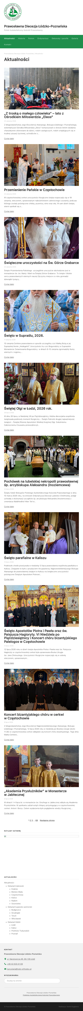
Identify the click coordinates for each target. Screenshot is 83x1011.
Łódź (13, 925)
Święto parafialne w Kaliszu (25, 558)
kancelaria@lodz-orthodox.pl (19, 969)
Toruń (13, 916)
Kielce (14, 898)
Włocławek (16, 919)
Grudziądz (15, 913)
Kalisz (13, 928)
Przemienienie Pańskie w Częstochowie (34, 190)
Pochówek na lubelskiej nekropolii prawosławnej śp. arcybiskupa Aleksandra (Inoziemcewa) (41, 483)
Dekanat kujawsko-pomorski (20, 907)
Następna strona (47, 820)
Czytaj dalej (9, 138)
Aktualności (9, 883)
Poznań (14, 934)
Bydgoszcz (16, 910)
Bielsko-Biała (17, 892)
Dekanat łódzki (14, 922)
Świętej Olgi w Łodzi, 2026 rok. (28, 408)
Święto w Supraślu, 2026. (24, 335)
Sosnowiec (16, 904)
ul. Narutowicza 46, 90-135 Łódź (21, 959)
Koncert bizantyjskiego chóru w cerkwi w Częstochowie (34, 716)
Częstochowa (17, 895)
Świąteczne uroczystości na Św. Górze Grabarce (41, 263)
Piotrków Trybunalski (20, 931)
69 (36, 820)
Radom (14, 901)
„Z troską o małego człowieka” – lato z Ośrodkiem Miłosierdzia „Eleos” (34, 115)
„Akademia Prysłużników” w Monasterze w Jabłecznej (35, 793)
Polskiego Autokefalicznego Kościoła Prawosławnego (41, 995)
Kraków (14, 889)
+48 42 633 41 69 (15, 964)
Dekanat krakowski (16, 886)
